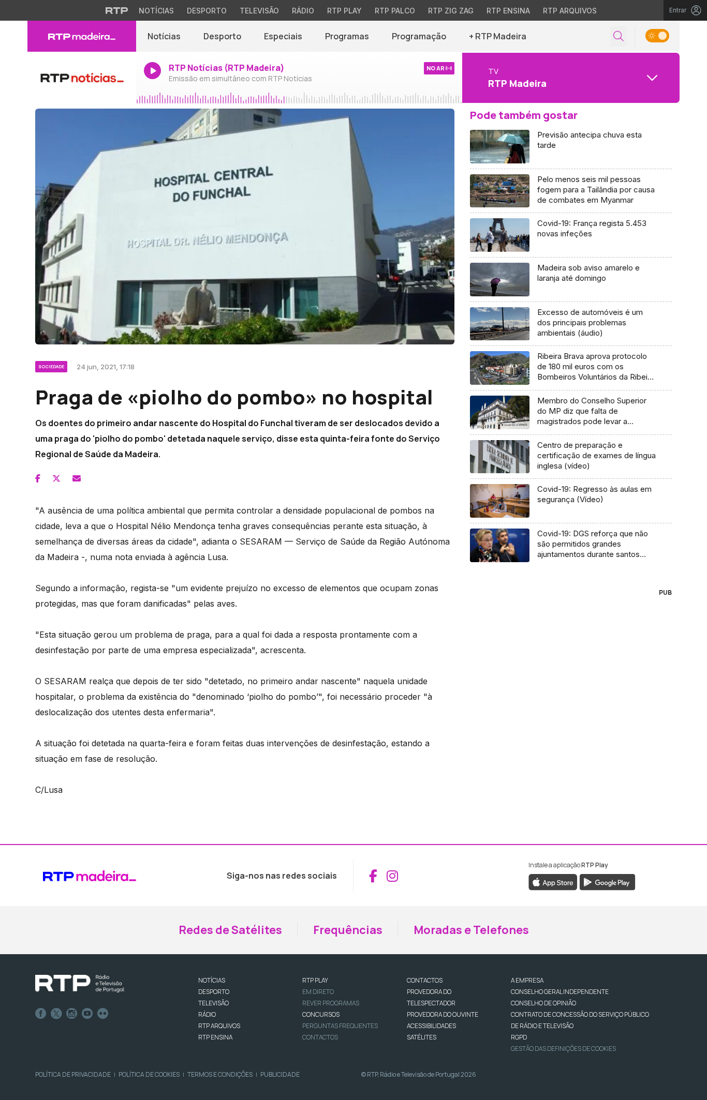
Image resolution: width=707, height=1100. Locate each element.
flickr (103, 1013)
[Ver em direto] (81, 77)
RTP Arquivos (570, 10)
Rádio (303, 10)
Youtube (87, 1013)
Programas (347, 36)
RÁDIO (207, 1014)
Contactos (320, 1037)
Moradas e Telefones (471, 930)
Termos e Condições (220, 1074)
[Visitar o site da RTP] (117, 10)
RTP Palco (395, 10)
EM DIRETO (318, 991)
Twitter (56, 1013)
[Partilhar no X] (56, 478)
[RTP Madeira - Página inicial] (81, 36)
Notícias (156, 10)
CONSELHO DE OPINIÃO (543, 1003)
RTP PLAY (315, 980)
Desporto (207, 10)
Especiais (283, 36)
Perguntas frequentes (340, 1025)
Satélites (421, 1037)
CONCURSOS (321, 1014)
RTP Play (344, 10)
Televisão (259, 10)
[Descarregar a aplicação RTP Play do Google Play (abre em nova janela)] (607, 881)
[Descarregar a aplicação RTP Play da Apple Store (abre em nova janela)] (553, 881)
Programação (419, 36)
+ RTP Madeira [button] (497, 36)
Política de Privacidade (73, 1074)
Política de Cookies (149, 1074)
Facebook (41, 1013)
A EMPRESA (527, 980)
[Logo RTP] (79, 983)
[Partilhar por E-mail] (76, 478)
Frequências (347, 930)
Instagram (72, 1013)
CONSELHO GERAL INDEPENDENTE (560, 991)
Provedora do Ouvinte (442, 1014)
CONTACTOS (425, 980)
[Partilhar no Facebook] (37, 478)
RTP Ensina (508, 10)
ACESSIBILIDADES (431, 1025)
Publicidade (280, 1074)
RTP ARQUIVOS (219, 1025)
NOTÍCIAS (211, 980)
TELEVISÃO (213, 1003)
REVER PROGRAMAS (330, 1003)
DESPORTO (213, 991)
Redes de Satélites (230, 930)
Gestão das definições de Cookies (563, 1048)
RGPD (519, 1037)
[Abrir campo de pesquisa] (618, 36)
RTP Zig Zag (451, 10)
